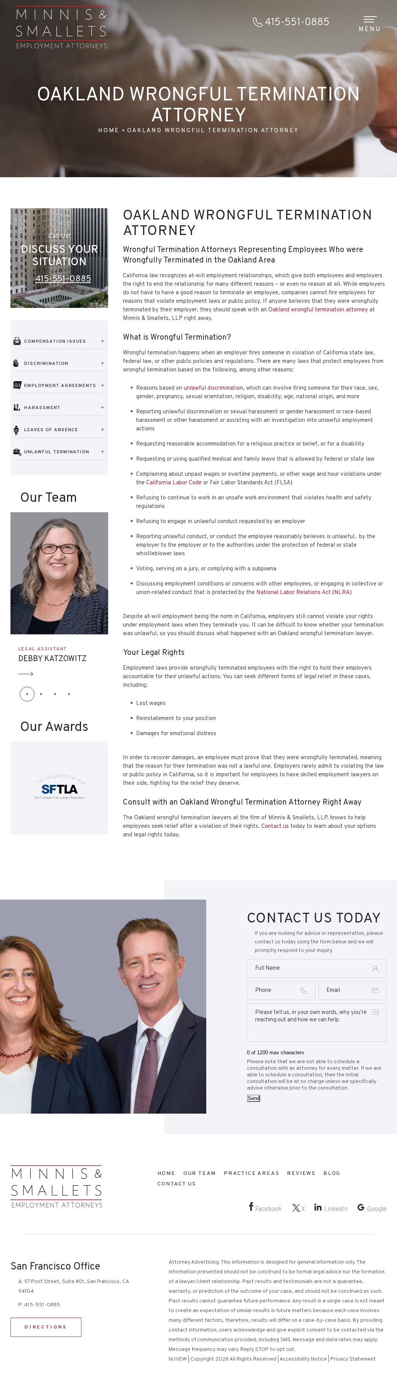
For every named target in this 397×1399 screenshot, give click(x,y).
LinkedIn (336, 1209)
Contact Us (176, 1184)
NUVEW (178, 1359)
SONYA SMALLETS (51, 659)
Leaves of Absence (51, 430)
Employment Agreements (60, 386)
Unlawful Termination (56, 452)
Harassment (42, 408)
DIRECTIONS (45, 1327)
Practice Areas (251, 1173)
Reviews (301, 1173)
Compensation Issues (55, 342)
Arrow (26, 674)
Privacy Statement (353, 1359)
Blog (331, 1173)
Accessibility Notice (303, 1359)
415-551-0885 (297, 22)
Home (166, 1173)
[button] (27, 694)
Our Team (199, 1173)
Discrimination (46, 364)
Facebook (268, 1209)
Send (253, 1098)
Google (377, 1209)
